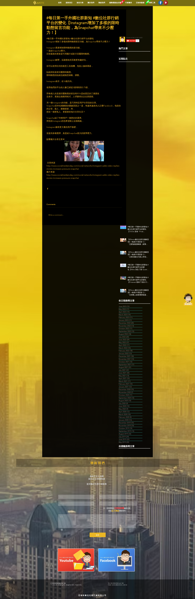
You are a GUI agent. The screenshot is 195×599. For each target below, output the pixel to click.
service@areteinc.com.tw (119, 585)
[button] (79, 2)
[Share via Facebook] (47, 189)
